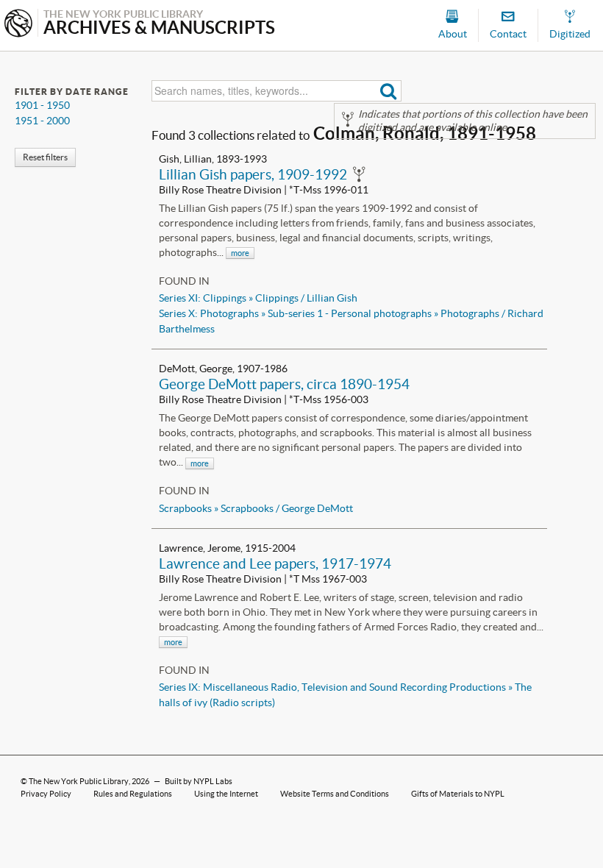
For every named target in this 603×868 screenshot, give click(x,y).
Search (389, 91)
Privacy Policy (46, 793)
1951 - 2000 (42, 121)
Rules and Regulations (132, 793)
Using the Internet (226, 793)
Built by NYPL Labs (198, 781)
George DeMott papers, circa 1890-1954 (284, 384)
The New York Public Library (79, 781)
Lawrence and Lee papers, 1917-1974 (275, 563)
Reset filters (45, 157)
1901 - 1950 (42, 105)
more (240, 253)
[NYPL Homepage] (18, 24)
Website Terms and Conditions (334, 793)
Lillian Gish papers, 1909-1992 (253, 174)
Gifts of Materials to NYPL (457, 793)
